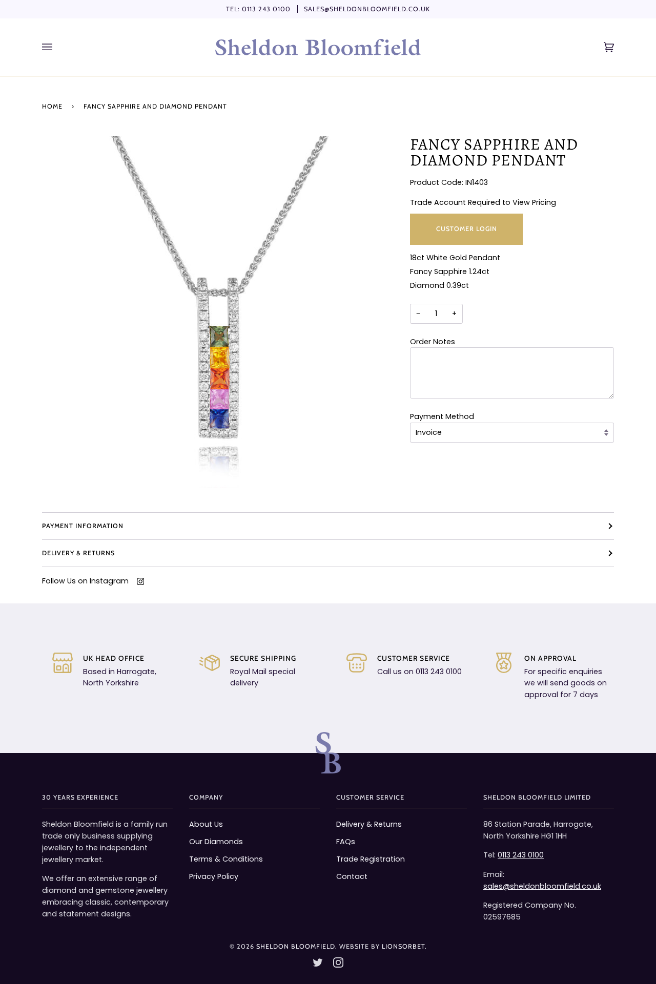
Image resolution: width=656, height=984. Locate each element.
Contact (351, 876)
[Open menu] (57, 47)
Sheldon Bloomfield (295, 946)
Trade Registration (370, 859)
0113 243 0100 (266, 9)
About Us (206, 824)
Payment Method (442, 416)
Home (52, 106)
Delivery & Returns (78, 553)
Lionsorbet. (404, 946)
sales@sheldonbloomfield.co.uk (367, 9)
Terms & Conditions (226, 859)
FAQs (345, 841)
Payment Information (83, 526)
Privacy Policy (213, 876)
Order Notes (432, 342)
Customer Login (466, 229)
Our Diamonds (216, 841)
